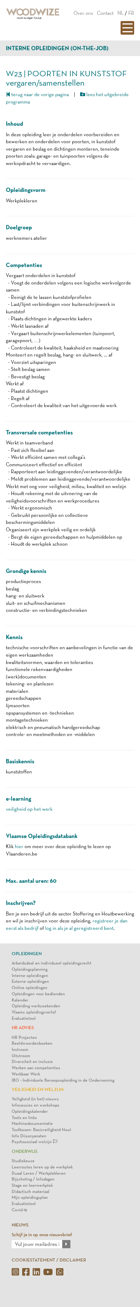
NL (120, 13)
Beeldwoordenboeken (32, 1043)
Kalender (20, 1000)
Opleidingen (27, 953)
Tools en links (24, 1117)
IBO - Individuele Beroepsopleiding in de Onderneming (63, 1080)
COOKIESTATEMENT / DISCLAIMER (49, 1260)
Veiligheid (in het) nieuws (35, 1098)
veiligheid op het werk (29, 809)
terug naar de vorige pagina (39, 94)
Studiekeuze (23, 1160)
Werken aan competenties (36, 1067)
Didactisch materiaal (30, 1191)
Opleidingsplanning (29, 969)
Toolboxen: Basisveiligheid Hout (41, 1129)
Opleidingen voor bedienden (38, 993)
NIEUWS (20, 1225)
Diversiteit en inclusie (32, 1061)
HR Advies (23, 1027)
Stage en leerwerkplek (32, 1185)
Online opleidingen (29, 987)
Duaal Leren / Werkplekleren (39, 1173)
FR (131, 13)
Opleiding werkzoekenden (36, 1005)
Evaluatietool (24, 1018)
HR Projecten (24, 1037)
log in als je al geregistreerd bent (79, 928)
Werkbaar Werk (26, 1074)
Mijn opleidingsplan (30, 1197)
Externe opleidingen (30, 981)
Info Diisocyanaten (29, 1135)
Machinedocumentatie (32, 1123)
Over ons (83, 13)
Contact (105, 13)
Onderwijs (24, 1151)
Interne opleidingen (30, 975)
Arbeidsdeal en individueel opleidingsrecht (51, 963)
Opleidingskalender (30, 1111)
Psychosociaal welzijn (32, 1141)
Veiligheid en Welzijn (37, 1089)
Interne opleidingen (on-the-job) (57, 48)
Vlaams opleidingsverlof (34, 1012)
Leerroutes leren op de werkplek (42, 1167)
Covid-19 (19, 1209)
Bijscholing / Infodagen (33, 1179)
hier (19, 846)
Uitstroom (21, 1055)
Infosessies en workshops (36, 1105)
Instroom (20, 1049)
